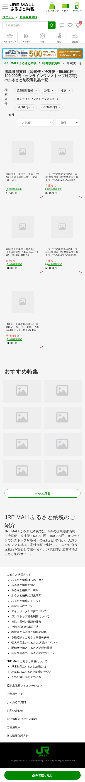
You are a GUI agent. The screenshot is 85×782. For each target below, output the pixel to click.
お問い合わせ (15, 710)
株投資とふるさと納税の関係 (29, 632)
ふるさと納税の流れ (23, 585)
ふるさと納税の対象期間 (26, 595)
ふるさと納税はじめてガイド (29, 579)
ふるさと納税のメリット (26, 600)
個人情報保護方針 (18, 735)
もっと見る (43, 493)
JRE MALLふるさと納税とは (28, 666)
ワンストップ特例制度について (30, 616)
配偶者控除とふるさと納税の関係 (31, 647)
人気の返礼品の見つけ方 (26, 677)
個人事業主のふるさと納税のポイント (34, 642)
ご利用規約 (13, 727)
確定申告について (22, 606)
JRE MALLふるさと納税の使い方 (31, 671)
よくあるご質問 (16, 702)
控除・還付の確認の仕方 (26, 621)
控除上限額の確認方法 (25, 626)
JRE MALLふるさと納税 (20, 63)
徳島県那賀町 (51, 63)
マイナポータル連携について (29, 611)
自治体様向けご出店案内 (22, 719)
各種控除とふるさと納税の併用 (30, 637)
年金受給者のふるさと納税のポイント (34, 653)
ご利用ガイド (15, 693)
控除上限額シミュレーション (24, 685)
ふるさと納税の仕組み (25, 590)
